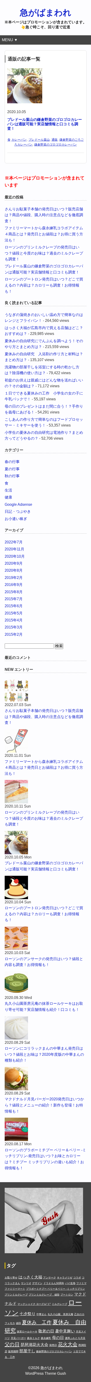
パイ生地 (70, 1283)
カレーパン (19, 139)
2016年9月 (14, 585)
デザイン (37, 1283)
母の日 (58, 1337)
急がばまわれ (45, 12)
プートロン (66, 1294)
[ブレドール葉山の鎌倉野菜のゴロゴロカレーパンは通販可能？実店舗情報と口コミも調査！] (24, 71)
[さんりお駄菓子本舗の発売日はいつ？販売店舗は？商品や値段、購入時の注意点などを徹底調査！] (46, 690)
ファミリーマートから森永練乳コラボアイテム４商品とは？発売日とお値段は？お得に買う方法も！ (44, 234)
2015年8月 (14, 592)
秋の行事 (12, 476)
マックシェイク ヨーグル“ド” (34, 1304)
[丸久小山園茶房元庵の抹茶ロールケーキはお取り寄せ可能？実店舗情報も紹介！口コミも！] (46, 983)
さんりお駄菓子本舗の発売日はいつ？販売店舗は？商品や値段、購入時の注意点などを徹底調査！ (44, 215)
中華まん (41, 1314)
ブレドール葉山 (39, 139)
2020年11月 (14, 549)
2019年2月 (14, 578)
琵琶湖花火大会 (34, 1345)
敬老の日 (46, 1331)
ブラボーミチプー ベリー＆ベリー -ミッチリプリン (55, 1288)
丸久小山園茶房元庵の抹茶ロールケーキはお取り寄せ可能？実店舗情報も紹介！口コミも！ (44, 1007)
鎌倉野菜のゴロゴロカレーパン (55, 144)
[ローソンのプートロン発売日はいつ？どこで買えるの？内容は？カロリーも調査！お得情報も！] (46, 887)
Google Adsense (18, 504)
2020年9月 (14, 563)
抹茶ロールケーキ (27, 1331)
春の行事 (12, 462)
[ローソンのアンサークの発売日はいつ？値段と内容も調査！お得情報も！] (46, 938)
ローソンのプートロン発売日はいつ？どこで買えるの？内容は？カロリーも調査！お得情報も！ (44, 285)
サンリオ (26, 1283)
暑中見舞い (65, 1331)
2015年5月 (14, 613)
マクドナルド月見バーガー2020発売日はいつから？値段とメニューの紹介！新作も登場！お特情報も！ (44, 1105)
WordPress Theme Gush (45, 1373)
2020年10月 (15, 556)
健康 (8, 497)
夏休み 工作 (37, 1322)
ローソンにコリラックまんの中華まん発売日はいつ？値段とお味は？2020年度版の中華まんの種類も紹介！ (44, 1054)
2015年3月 (14, 627)
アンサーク (49, 1277)
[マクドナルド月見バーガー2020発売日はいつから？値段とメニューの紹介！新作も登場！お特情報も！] (46, 1078)
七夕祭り (27, 1314)
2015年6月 (14, 606)
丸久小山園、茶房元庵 (60, 1314)
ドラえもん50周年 (53, 1283)
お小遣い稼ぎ (16, 519)
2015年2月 (14, 634)
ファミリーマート (15, 1288)
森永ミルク (33, 1338)
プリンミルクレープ (16, 1294)
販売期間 (13, 1351)
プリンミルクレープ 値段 (44, 1294)
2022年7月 (14, 542)
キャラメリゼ (64, 1277)
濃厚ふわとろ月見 (75, 1338)
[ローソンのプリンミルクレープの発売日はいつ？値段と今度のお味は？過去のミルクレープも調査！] (46, 791)
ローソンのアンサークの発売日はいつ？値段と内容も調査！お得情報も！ (44, 962)
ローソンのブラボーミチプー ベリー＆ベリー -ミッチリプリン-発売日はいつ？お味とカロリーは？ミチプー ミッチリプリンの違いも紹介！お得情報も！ (45, 1159)
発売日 (53, 1345)
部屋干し (27, 1351)
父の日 (12, 1344)
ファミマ (81, 1283)
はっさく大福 (30, 1277)
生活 (8, 490)
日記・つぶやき (18, 511)
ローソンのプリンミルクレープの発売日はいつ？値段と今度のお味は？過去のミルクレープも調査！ (44, 253)
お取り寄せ (11, 1277)
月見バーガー (18, 1338)
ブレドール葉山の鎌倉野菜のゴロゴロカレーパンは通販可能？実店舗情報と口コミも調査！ (44, 124)
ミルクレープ (59, 1304)
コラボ (77, 1277)
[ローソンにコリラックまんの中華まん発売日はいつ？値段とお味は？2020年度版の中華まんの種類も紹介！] (46, 1028)
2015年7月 (14, 599)
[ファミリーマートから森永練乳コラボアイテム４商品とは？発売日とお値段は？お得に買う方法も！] (46, 741)
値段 (18, 1323)
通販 (55, 139)
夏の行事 (12, 469)
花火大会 (67, 1344)
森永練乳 (46, 1338)
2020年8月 (14, 570)
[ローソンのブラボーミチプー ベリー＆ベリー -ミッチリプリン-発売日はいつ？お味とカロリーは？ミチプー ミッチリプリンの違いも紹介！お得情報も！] (46, 1129)
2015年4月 (14, 620)
